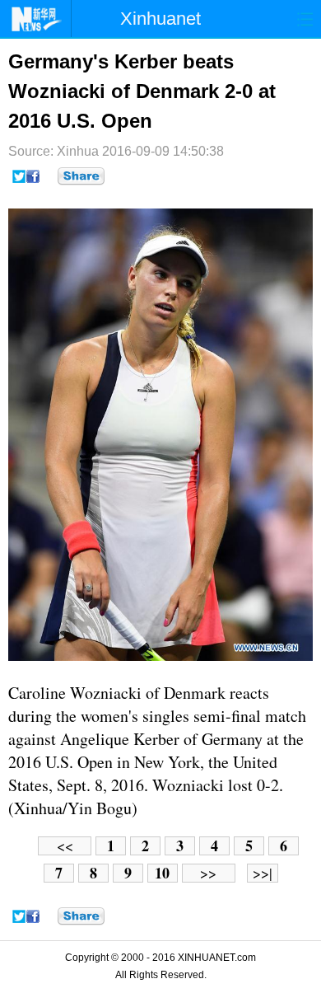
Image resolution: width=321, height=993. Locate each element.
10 (162, 873)
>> (208, 873)
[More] (81, 176)
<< (65, 845)
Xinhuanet (160, 18)
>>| (262, 873)
